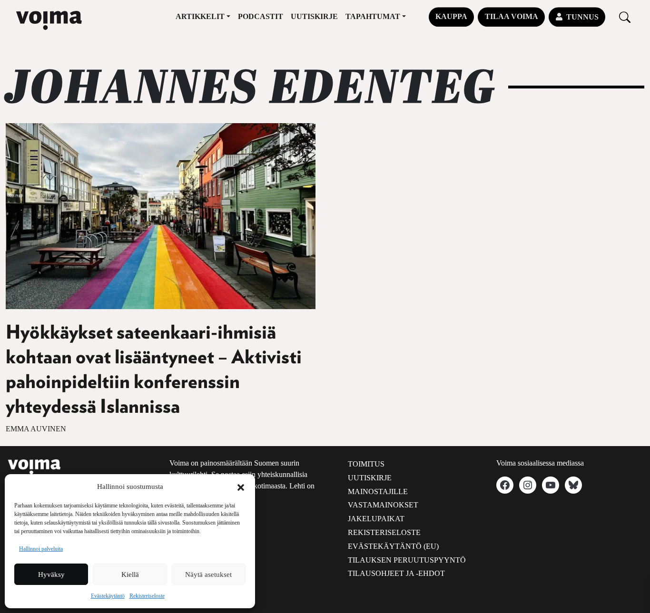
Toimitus (366, 464)
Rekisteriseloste (147, 596)
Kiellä (130, 574)
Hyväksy (51, 574)
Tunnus (582, 17)
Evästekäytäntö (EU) (393, 546)
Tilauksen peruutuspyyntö (407, 560)
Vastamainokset (383, 505)
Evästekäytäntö (108, 596)
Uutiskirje (314, 16)
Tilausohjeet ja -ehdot (396, 573)
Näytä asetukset (208, 574)
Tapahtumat (372, 16)
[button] (241, 486)
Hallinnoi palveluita (41, 548)
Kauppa (451, 16)
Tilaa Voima (511, 16)
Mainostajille (378, 491)
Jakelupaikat (376, 519)
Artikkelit (200, 16)
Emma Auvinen (36, 429)
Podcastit (260, 16)
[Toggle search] (625, 17)
